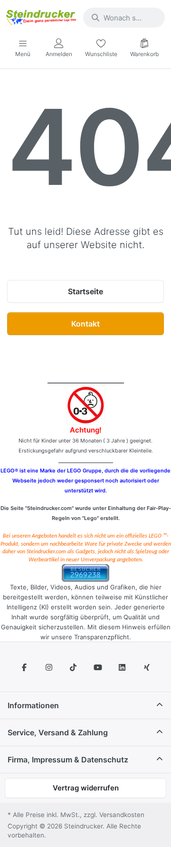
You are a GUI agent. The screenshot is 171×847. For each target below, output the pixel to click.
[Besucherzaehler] (85, 572)
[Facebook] (24, 667)
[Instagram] (48, 667)
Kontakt (85, 323)
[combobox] (124, 18)
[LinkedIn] (122, 667)
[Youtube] (97, 667)
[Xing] (146, 667)
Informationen (33, 705)
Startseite (85, 291)
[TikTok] (73, 667)
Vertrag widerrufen (86, 787)
